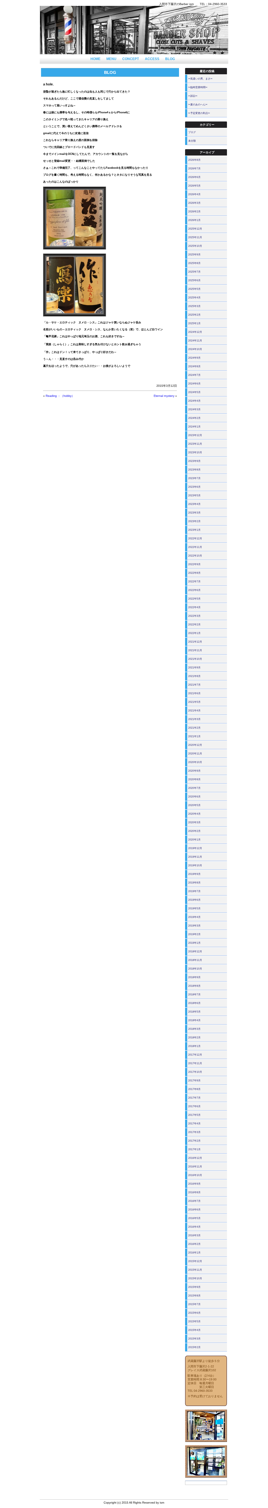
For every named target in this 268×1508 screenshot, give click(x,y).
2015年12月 (195, 1261)
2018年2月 (194, 1037)
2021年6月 (194, 693)
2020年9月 (194, 770)
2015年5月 (194, 1321)
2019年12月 (195, 848)
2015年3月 (194, 1338)
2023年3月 (194, 512)
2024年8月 (194, 366)
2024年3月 (194, 409)
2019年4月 (194, 917)
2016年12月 (195, 1157)
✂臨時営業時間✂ (197, 87)
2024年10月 (195, 349)
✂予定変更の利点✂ (199, 113)
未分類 (192, 140)
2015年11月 (195, 1269)
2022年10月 (195, 555)
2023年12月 (195, 435)
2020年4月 (194, 813)
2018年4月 (194, 1020)
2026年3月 (194, 202)
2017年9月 (194, 1080)
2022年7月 (194, 581)
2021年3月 (194, 719)
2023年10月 (195, 452)
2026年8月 (194, 159)
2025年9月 (194, 254)
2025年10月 (195, 245)
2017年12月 (195, 1054)
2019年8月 (194, 882)
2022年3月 (194, 615)
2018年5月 (194, 1011)
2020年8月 (194, 779)
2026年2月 (194, 211)
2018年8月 (194, 985)
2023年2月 (194, 521)
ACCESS (152, 59)
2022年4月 (194, 607)
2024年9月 (194, 357)
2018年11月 (195, 960)
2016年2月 (194, 1244)
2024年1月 (194, 426)
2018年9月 (194, 977)
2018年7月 (194, 994)
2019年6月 (194, 899)
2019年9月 (194, 874)
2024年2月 (194, 418)
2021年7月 (194, 684)
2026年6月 (194, 177)
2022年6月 (194, 590)
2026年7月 (194, 168)
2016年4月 (194, 1226)
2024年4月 (194, 400)
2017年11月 (195, 1063)
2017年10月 (195, 1071)
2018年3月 (194, 1028)
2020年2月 (194, 831)
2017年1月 (194, 1149)
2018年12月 (195, 951)
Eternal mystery (164, 395)
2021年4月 (194, 710)
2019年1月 (194, 942)
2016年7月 (194, 1201)
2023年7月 (194, 478)
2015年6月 (194, 1312)
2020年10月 (195, 762)
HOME (95, 59)
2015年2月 (194, 1347)
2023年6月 (194, 486)
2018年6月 (194, 1003)
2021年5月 (194, 701)
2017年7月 (194, 1097)
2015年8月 (194, 1295)
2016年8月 (194, 1192)
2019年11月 (195, 856)
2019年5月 (194, 908)
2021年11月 (195, 650)
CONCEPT (130, 59)
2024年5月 (194, 392)
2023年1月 (194, 529)
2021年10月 (195, 658)
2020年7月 (194, 788)
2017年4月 (194, 1123)
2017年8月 (194, 1089)
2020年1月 (194, 839)
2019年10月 (195, 865)
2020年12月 (195, 745)
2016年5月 (194, 1218)
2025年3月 (194, 306)
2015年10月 (195, 1278)
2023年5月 (194, 495)
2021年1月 (194, 736)
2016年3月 (194, 1235)
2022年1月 (194, 633)
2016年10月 (195, 1175)
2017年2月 (194, 1140)
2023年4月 (194, 504)
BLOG (170, 59)
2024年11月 (195, 340)
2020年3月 (194, 822)
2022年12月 (195, 538)
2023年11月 (195, 443)
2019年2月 (194, 934)
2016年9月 (194, 1183)
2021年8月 (194, 676)
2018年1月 (194, 1046)
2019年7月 (194, 891)
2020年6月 (194, 796)
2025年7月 (194, 271)
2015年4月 (194, 1330)
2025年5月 (194, 288)
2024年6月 (194, 383)
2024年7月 (194, 375)
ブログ (192, 132)
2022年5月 (194, 598)
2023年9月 (194, 461)
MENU (111, 59)
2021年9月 (194, 667)
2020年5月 (194, 805)
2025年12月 (195, 228)
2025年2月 (194, 314)
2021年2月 (194, 727)
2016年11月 (195, 1166)
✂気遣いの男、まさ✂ (200, 78)
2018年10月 (195, 968)
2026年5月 (194, 185)
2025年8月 (194, 263)
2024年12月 (195, 332)
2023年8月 (194, 469)
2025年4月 (194, 297)
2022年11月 (195, 547)
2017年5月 (194, 1114)
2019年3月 (194, 925)
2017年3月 (194, 1132)
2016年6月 (194, 1209)
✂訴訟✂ (192, 95)
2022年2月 (194, 624)
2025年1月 (194, 323)
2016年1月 (194, 1252)
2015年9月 (194, 1287)
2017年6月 (194, 1106)
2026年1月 (194, 220)
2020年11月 (195, 753)
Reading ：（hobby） (60, 395)
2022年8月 (194, 572)
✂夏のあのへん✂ (197, 104)
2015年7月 (194, 1304)
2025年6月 (194, 280)
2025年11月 (195, 237)
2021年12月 (195, 641)
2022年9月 (194, 564)
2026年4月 (194, 194)
